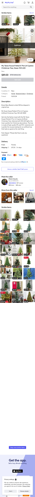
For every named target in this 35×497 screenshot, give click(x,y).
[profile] (32, 2)
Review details (24, 491)
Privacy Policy (26, 486)
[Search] (31, 7)
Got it (10, 491)
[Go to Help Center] (9, 91)
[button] (24, 2)
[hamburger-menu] (2, 2)
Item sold (17, 80)
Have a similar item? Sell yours (17, 169)
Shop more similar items (17, 447)
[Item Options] (32, 31)
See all (32, 190)
